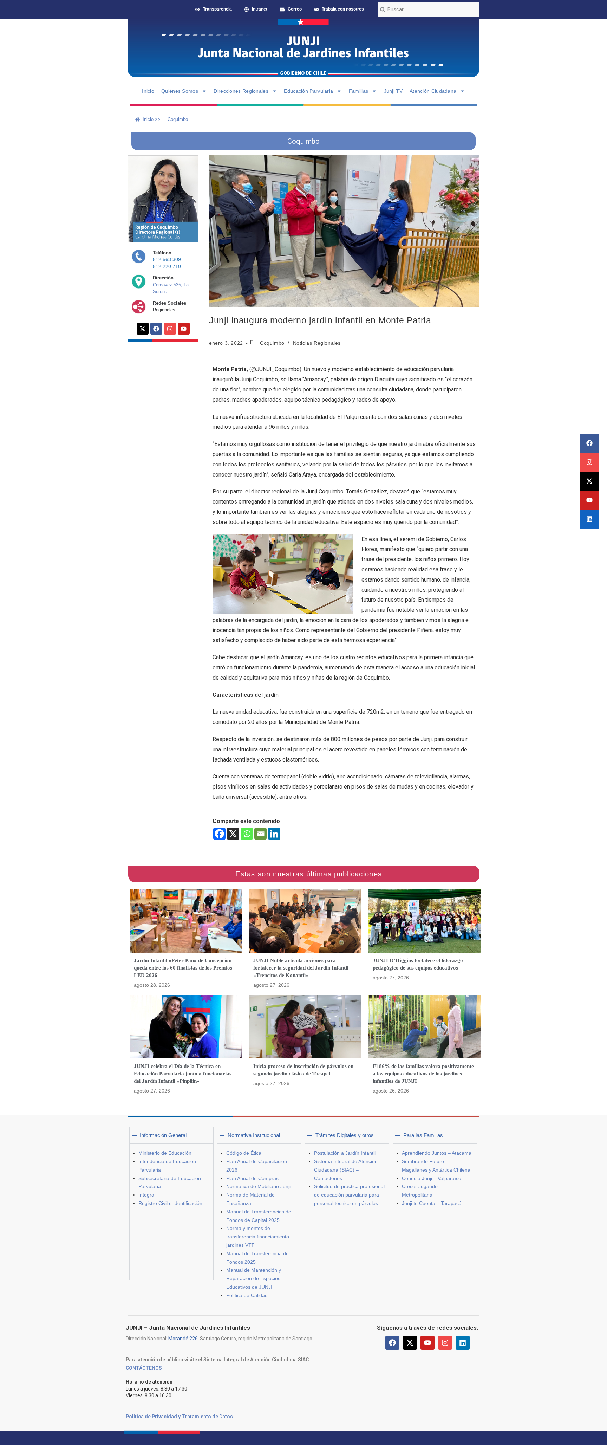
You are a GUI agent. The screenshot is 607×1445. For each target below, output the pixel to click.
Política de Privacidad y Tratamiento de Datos (179, 1416)
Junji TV (393, 91)
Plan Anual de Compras (252, 1178)
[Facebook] (589, 443)
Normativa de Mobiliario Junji (258, 1186)
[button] (171, 1135)
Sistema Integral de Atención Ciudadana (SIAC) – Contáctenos (346, 1170)
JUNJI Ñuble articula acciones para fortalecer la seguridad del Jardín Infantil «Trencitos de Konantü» (300, 968)
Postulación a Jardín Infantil (345, 1153)
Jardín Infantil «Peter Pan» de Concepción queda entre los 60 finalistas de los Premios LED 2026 (183, 968)
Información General (163, 1135)
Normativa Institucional (254, 1135)
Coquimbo (272, 343)
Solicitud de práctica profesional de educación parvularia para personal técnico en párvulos (349, 1195)
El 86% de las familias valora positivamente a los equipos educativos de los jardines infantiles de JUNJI (423, 1073)
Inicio (148, 91)
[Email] (260, 834)
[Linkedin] (589, 519)
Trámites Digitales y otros (344, 1135)
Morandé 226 (183, 1338)
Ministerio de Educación (164, 1153)
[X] (233, 834)
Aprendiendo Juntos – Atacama (436, 1153)
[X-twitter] (589, 481)
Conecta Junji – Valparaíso (431, 1178)
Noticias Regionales (317, 343)
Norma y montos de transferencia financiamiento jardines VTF (257, 1236)
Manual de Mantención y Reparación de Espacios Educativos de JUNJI (253, 1278)
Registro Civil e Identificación (170, 1203)
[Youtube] (589, 500)
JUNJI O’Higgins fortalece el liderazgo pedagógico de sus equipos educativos (418, 964)
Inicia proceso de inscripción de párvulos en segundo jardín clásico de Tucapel (303, 1069)
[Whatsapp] (247, 834)
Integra (146, 1195)
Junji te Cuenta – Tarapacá (432, 1203)
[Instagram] (589, 462)
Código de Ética (243, 1153)
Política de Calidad (247, 1295)
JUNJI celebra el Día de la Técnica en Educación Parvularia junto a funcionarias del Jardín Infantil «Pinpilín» (182, 1073)
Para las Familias (423, 1135)
